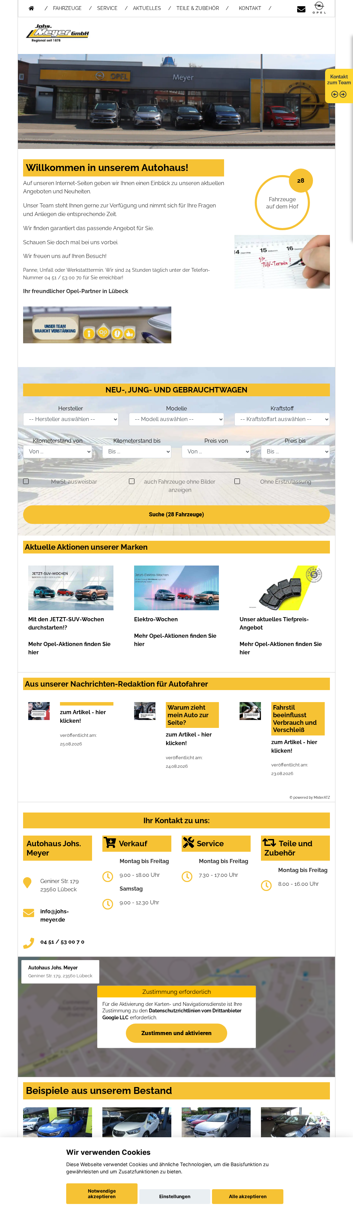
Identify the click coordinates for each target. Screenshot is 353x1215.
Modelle (176, 408)
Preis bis (295, 441)
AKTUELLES (147, 8)
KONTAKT (250, 8)
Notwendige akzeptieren (102, 1193)
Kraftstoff (282, 408)
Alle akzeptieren (247, 1196)
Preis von (216, 441)
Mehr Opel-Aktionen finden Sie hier (69, 648)
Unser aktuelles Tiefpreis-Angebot (274, 623)
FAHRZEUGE (67, 8)
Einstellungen (174, 1196)
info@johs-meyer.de (54, 915)
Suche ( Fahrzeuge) (176, 514)
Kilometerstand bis (137, 441)
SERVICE (107, 8)
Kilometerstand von (57, 441)
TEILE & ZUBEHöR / (202, 8)
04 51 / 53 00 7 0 (62, 941)
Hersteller (70, 408)
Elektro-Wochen (156, 619)
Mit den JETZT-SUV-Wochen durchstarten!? (66, 623)
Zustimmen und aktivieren (176, 1033)
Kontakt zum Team (339, 79)
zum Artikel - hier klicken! (83, 716)
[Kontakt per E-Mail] (301, 8)
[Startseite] (319, 8)
